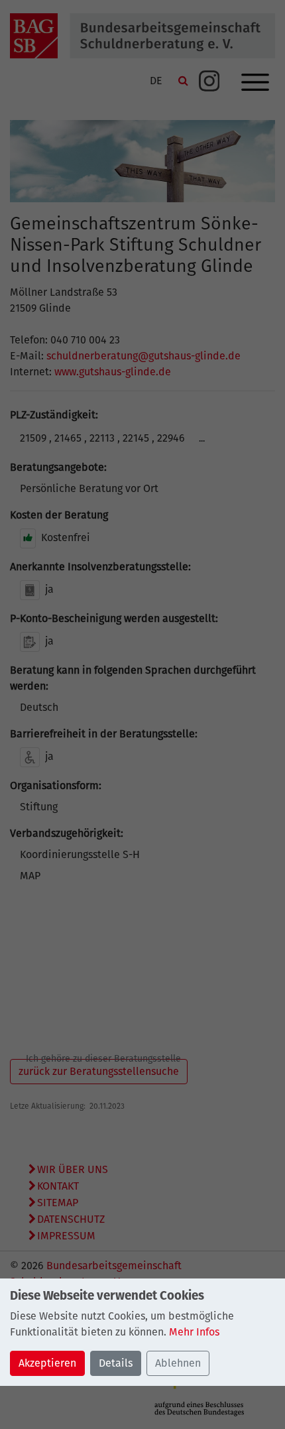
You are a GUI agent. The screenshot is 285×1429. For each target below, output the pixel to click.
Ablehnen (178, 1363)
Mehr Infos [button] (194, 1332)
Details (116, 1363)
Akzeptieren (47, 1363)
